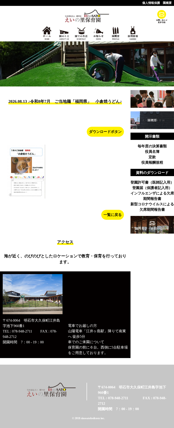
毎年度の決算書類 (152, 146)
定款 (152, 157)
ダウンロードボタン (105, 132)
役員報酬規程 (152, 162)
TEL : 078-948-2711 (17, 331)
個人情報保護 (151, 3)
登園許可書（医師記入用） (152, 182)
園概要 (167, 3)
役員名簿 (152, 151)
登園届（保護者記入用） (152, 188)
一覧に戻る (113, 215)
